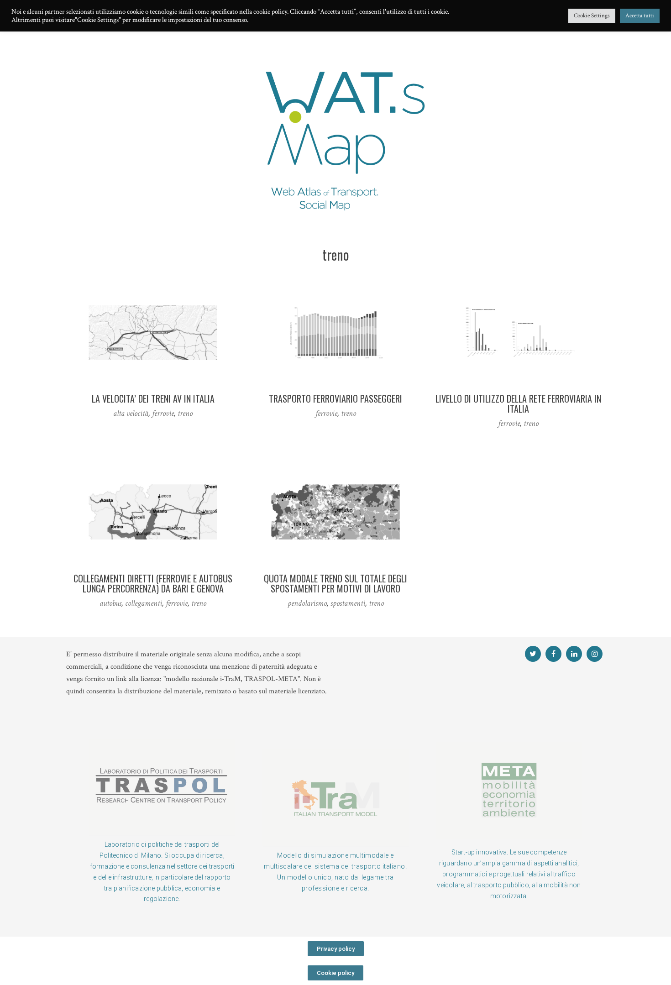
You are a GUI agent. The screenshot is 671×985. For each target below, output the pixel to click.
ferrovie (163, 413)
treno (185, 413)
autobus (110, 603)
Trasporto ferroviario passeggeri (335, 398)
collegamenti (143, 603)
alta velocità (130, 413)
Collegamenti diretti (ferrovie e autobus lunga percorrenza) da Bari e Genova (152, 583)
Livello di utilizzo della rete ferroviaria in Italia (518, 403)
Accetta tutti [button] (639, 16)
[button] (336, 948)
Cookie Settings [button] (592, 16)
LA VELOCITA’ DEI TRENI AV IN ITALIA (153, 398)
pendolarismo (307, 603)
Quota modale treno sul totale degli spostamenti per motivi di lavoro (335, 583)
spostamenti (347, 603)
